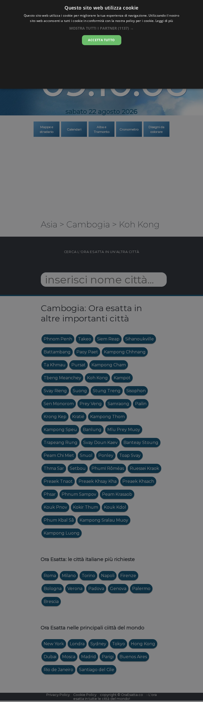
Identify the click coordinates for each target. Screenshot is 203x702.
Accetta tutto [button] (101, 40)
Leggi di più (164, 20)
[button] (101, 28)
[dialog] (101, 44)
